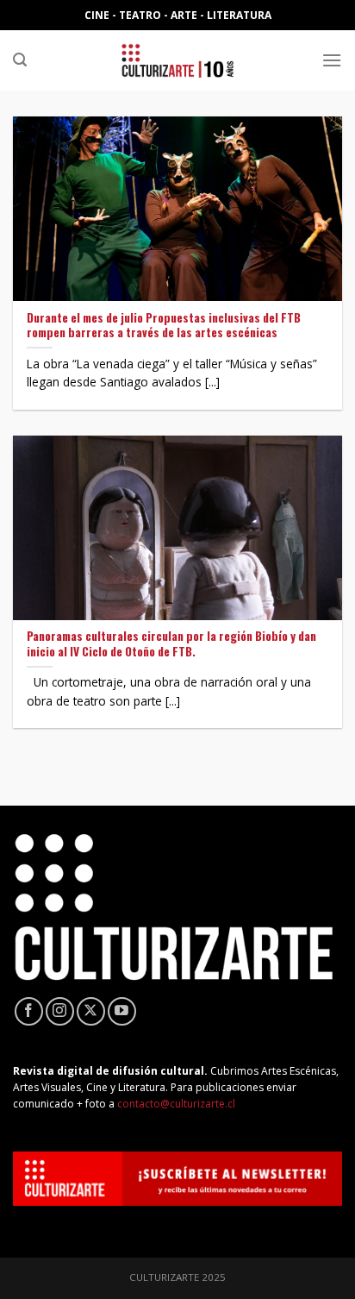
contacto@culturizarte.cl (176, 1103)
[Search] (20, 60)
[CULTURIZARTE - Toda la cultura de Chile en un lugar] (177, 60)
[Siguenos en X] (91, 1011)
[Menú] (331, 60)
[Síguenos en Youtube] (122, 1011)
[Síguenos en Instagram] (60, 1011)
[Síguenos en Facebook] (29, 1011)
